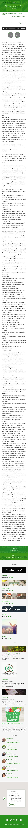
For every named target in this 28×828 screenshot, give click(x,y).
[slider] (23, 28)
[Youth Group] (14, 694)
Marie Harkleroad (10, 759)
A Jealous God (14, 550)
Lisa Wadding (9, 773)
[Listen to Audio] (12, 577)
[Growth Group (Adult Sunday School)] (14, 651)
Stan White (9, 752)
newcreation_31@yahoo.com (13, 777)
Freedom (4, 636)
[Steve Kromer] (4, 741)
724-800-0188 (16, 740)
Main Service (5, 679)
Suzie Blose (9, 745)
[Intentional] (14, 572)
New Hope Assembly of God (9, 2)
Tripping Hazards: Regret (13, 557)
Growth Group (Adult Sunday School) (11, 654)
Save (17, 35)
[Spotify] (17, 820)
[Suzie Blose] (4, 748)
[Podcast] (14, 820)
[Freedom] (9, 633)
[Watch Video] (11, 577)
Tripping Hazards (13, 13)
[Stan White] (4, 755)
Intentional (4, 575)
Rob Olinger (9, 766)
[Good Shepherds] (14, 598)
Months (23, 16)
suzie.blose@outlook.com (12, 749)
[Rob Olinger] (4, 769)
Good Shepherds (6, 601)
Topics (13, 16)
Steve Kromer (14, 23)
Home (3, 13)
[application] (14, 28)
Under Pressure (5, 588)
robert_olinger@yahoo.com (12, 770)
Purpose (4, 614)
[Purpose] (14, 611)
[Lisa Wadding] (4, 776)
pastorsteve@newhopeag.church (13, 742)
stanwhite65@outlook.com (12, 756)
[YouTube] (21, 820)
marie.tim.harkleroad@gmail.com (13, 763)
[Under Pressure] (14, 585)
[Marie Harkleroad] (4, 762)
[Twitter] (11, 820)
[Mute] (20, 28)
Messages (7, 13)
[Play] (3, 28)
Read (11, 35)
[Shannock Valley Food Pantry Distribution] (13, 721)
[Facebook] (7, 820)
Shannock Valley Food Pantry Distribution (12, 723)
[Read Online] (9, 577)
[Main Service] (9, 676)
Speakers (18, 16)
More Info (12, 804)
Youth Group (5, 697)
